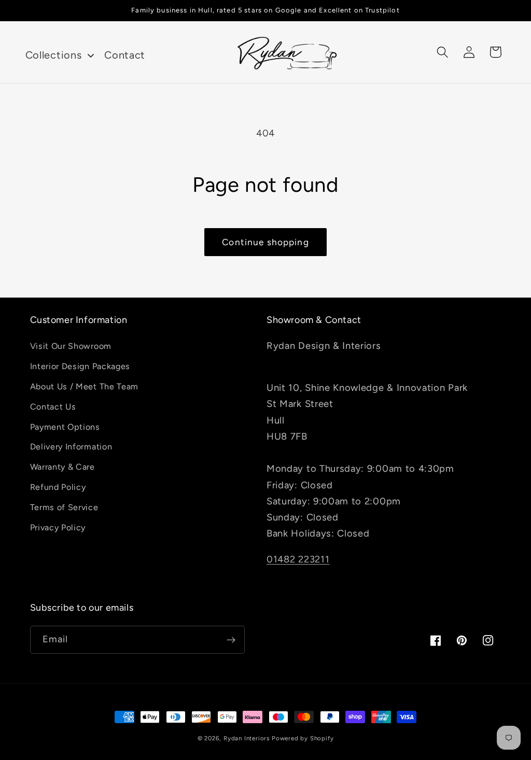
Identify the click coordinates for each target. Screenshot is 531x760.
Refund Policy (58, 487)
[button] (443, 52)
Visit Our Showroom (70, 346)
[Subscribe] (231, 640)
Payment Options (65, 427)
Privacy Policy (58, 527)
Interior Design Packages (80, 366)
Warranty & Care (62, 467)
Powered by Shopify (303, 738)
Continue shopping (265, 242)
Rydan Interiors (246, 738)
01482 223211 (298, 559)
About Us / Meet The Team (84, 386)
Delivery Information (71, 447)
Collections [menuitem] (53, 55)
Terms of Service (64, 507)
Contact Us (53, 407)
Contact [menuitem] (124, 55)
